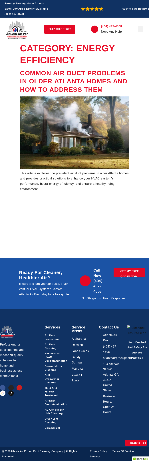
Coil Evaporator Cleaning (52, 379)
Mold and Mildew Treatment (51, 391)
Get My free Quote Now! (129, 273)
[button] (140, 29)
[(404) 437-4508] (94, 29)
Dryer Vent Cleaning (51, 420)
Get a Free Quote (60, 29)
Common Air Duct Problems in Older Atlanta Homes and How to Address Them (73, 81)
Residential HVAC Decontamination (55, 357)
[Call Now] (85, 280)
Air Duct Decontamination (55, 402)
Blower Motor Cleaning (53, 368)
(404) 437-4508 (111, 26)
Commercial (52, 427)
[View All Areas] (90, 378)
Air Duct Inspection (52, 337)
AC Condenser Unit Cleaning (54, 411)
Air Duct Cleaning (51, 346)
